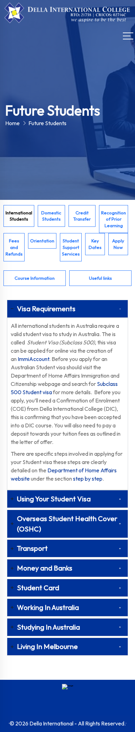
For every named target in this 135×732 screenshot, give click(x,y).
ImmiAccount (33, 358)
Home (12, 123)
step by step (87, 478)
